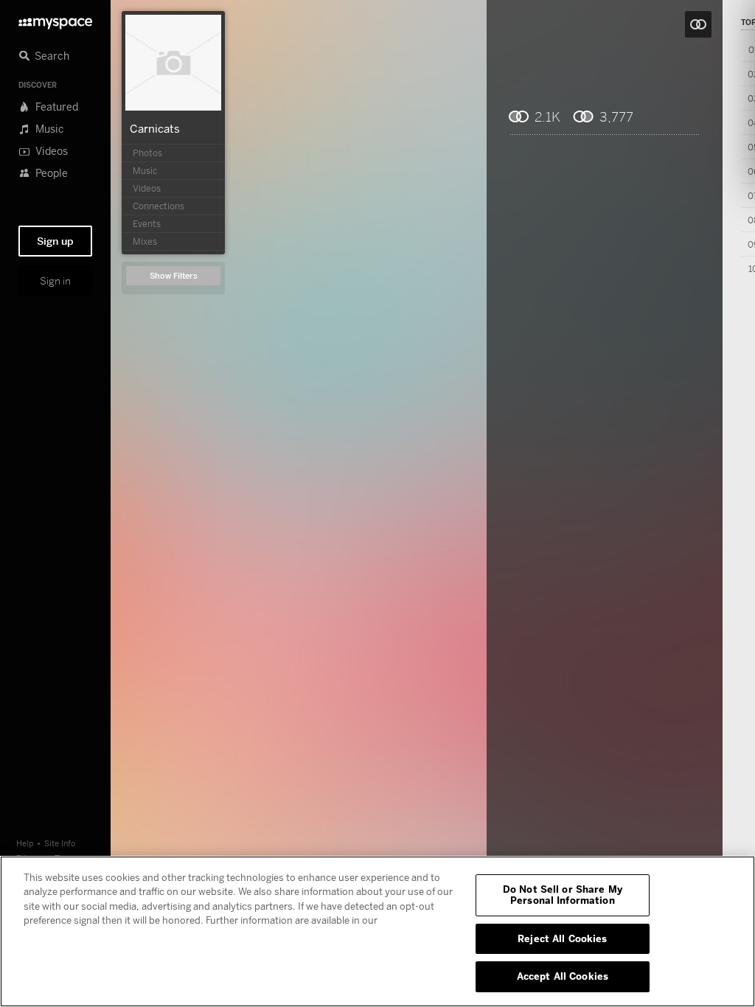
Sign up (55, 241)
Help (25, 843)
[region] (377, 931)
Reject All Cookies (562, 938)
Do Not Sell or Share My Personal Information (562, 894)
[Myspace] (55, 19)
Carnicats (155, 128)
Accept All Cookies (562, 976)
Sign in (55, 281)
